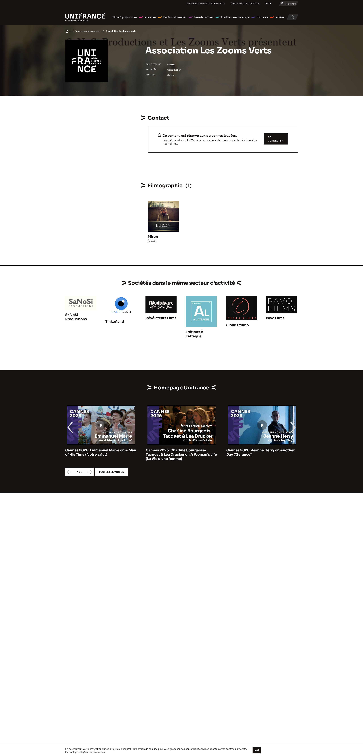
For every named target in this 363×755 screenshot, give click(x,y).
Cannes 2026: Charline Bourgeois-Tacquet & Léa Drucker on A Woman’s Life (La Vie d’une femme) (100, 454)
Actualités (150, 17)
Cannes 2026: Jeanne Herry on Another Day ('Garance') (180, 452)
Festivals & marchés (175, 17)
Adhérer (280, 17)
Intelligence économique (235, 17)
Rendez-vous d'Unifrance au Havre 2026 (206, 3)
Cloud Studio (237, 325)
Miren (153, 237)
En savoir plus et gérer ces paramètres (85, 752)
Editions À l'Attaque (194, 334)
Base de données (204, 17)
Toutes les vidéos (111, 472)
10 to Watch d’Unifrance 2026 (245, 3)
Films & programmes (125, 17)
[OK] (257, 750)
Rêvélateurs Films (160, 318)
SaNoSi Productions (76, 317)
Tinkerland (114, 321)
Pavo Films (275, 318)
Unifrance (262, 17)
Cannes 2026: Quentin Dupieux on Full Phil (259, 452)
